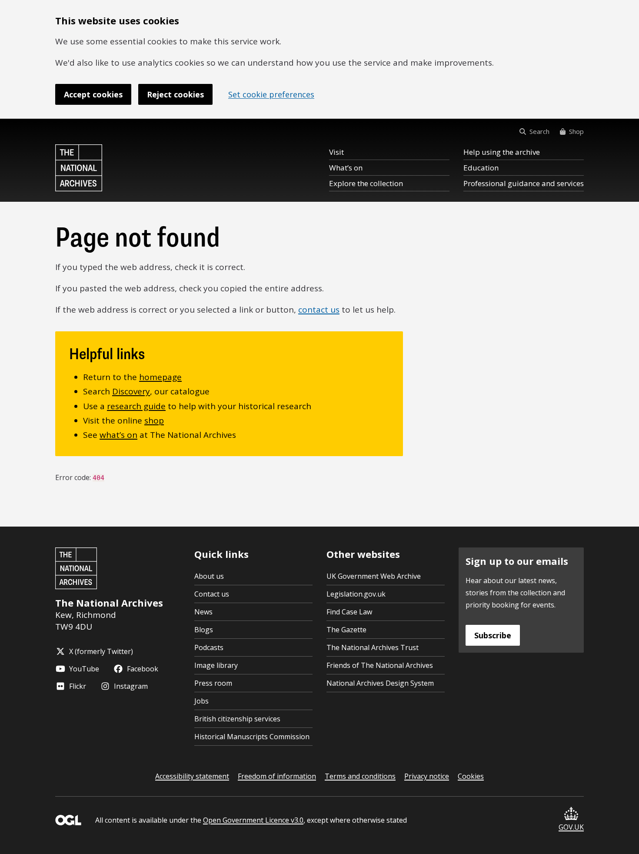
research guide (136, 406)
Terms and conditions (360, 776)
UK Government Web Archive (373, 576)
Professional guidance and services (523, 183)
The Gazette (346, 629)
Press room (213, 683)
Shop (576, 131)
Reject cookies (175, 94)
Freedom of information (277, 776)
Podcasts (208, 647)
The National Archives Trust (372, 647)
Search (539, 131)
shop (154, 420)
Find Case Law (349, 612)
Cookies (471, 776)
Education (481, 168)
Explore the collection (366, 183)
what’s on (118, 434)
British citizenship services (237, 719)
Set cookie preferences (271, 94)
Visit (336, 152)
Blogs (203, 629)
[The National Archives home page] (78, 167)
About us (209, 576)
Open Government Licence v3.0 (253, 820)
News (203, 612)
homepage (160, 377)
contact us (318, 309)
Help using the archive (501, 152)
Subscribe (492, 635)
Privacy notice (426, 776)
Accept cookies (93, 94)
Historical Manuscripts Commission (252, 736)
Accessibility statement (192, 776)
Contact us (211, 594)
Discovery (131, 391)
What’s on (346, 168)
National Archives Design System (380, 683)
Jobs (201, 701)
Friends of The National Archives (379, 665)
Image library (216, 665)
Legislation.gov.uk (356, 594)
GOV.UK (571, 827)
